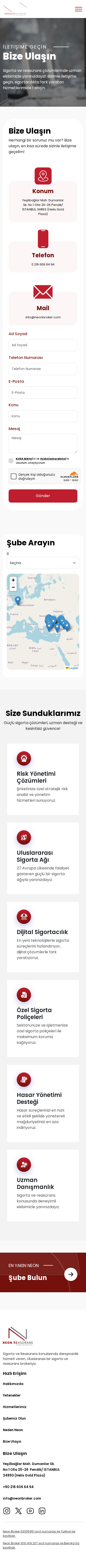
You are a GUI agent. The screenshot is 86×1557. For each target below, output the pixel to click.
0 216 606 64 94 (43, 264)
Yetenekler (12, 1395)
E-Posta (16, 381)
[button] (18, 601)
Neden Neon (13, 1430)
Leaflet (73, 668)
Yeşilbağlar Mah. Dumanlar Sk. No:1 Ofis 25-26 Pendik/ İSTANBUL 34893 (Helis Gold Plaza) (43, 207)
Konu (13, 405)
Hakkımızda (13, 1383)
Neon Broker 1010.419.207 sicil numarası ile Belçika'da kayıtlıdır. (41, 1545)
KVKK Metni (24, 459)
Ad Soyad (18, 334)
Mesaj (14, 428)
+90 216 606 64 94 (18, 1486)
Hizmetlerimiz (15, 1406)
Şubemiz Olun (14, 1418)
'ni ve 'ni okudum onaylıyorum (42, 461)
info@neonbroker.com (43, 317)
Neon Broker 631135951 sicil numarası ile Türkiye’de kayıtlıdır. (39, 1533)
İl (8, 554)
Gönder (43, 495)
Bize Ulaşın (12, 1441)
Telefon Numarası (26, 357)
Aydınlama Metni (53, 459)
